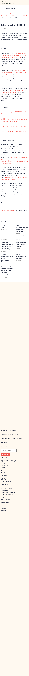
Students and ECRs (6, 489)
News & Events (6, 15)
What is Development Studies (9, 462)
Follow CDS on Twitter (8, 210)
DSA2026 (4, 480)
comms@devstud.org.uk (8, 430)
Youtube (3, 510)
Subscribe (5, 454)
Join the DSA (5, 472)
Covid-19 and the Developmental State (13, 126)
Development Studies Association (12, 13)
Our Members (5, 463)
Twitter (3, 505)
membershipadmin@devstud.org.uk (11, 438)
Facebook (4, 506)
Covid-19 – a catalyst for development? (14, 131)
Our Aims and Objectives (8, 460)
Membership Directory (13, 1)
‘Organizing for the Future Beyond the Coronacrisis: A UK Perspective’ (13, 72)
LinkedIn (3, 508)
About (3, 478)
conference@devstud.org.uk (9, 434)
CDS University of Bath (19, 15)
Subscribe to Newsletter (8, 3)
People (3, 467)
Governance (4, 465)
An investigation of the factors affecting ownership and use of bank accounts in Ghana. (13, 55)
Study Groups (5, 487)
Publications (4, 490)
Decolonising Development (9, 492)
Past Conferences (6, 481)
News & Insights (6, 499)
